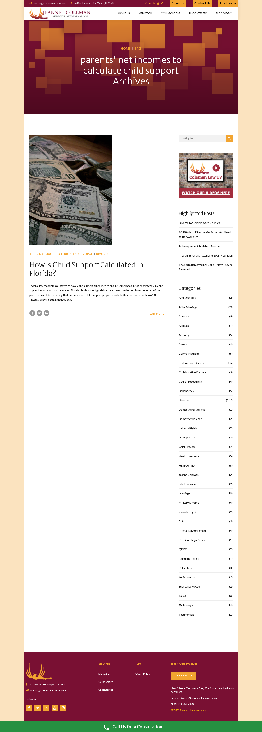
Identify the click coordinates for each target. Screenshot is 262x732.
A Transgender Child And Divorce (199, 246)
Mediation (145, 13)
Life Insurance (187, 484)
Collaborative (170, 13)
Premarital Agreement (192, 530)
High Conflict (187, 465)
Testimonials (186, 614)
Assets (183, 344)
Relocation (185, 568)
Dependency (186, 390)
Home (125, 48)
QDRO (183, 549)
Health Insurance (189, 456)
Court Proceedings (190, 381)
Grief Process (187, 446)
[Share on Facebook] (32, 313)
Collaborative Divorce (192, 372)
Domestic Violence (190, 418)
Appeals (184, 325)
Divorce (102, 254)
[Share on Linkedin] (46, 313)
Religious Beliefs (189, 558)
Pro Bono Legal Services (193, 540)
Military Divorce (189, 502)
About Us (124, 13)
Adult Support (187, 297)
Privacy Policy (142, 674)
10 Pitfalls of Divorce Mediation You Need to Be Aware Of (205, 234)
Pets (181, 521)
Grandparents (187, 437)
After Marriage (41, 254)
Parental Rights (188, 512)
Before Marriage (189, 353)
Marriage (184, 493)
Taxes (182, 595)
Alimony (184, 316)
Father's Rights (188, 428)
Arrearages (185, 335)
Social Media (187, 577)
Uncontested (198, 13)
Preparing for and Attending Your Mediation (206, 255)
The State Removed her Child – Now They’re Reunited (205, 267)
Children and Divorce (75, 254)
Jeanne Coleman (189, 474)
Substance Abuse (189, 586)
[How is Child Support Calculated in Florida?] (97, 190)
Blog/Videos (224, 13)
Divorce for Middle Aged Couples (199, 222)
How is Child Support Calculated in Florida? (86, 269)
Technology (186, 605)
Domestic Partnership (192, 409)
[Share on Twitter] (39, 313)
